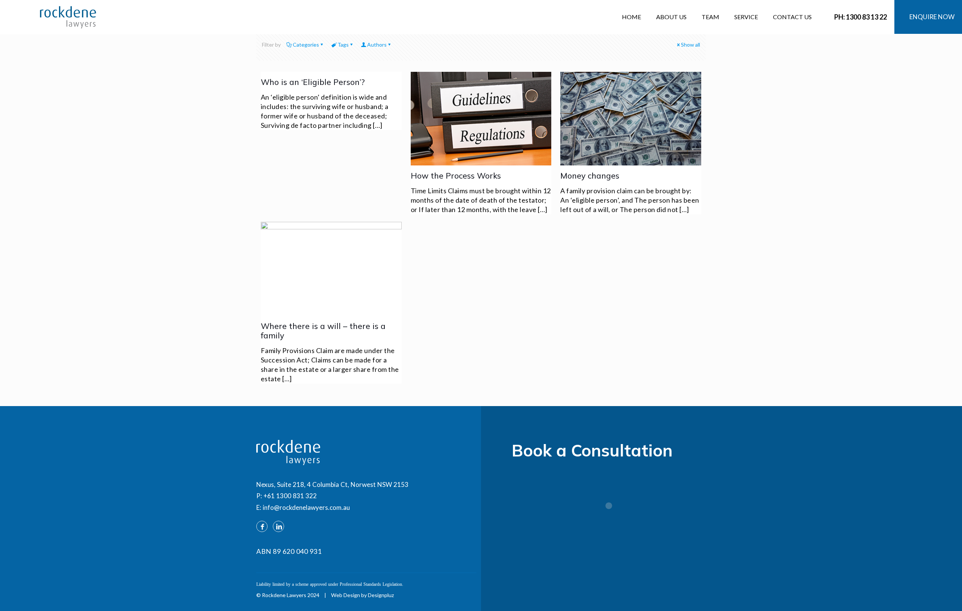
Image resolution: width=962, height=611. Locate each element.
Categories (306, 44)
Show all (690, 44)
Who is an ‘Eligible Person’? (313, 82)
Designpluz (381, 595)
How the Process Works (456, 175)
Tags (343, 44)
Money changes (589, 175)
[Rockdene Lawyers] (68, 17)
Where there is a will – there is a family (323, 330)
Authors (377, 44)
